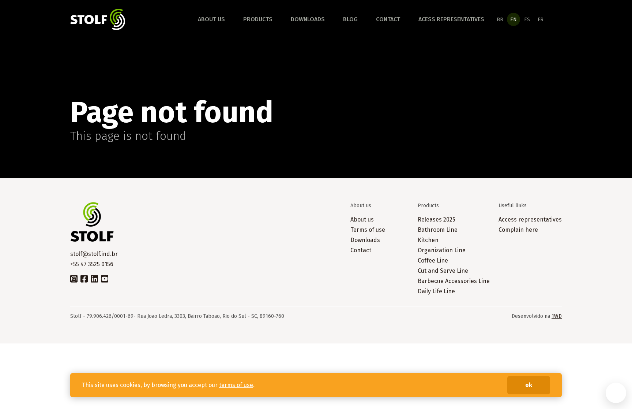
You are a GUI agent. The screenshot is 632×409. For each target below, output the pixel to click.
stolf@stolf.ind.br (94, 253)
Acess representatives (451, 19)
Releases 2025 (436, 219)
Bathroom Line (438, 229)
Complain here (518, 229)
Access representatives (530, 219)
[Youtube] (104, 278)
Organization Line (442, 250)
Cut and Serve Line (443, 270)
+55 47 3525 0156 (91, 264)
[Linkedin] (94, 278)
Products (257, 19)
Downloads (308, 19)
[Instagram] (74, 278)
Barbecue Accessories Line (454, 281)
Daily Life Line (436, 291)
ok (528, 385)
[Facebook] (84, 278)
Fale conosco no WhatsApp (616, 393)
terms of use (236, 385)
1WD (557, 316)
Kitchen (428, 240)
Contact (388, 19)
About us (211, 19)
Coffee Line (433, 260)
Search (557, 19)
